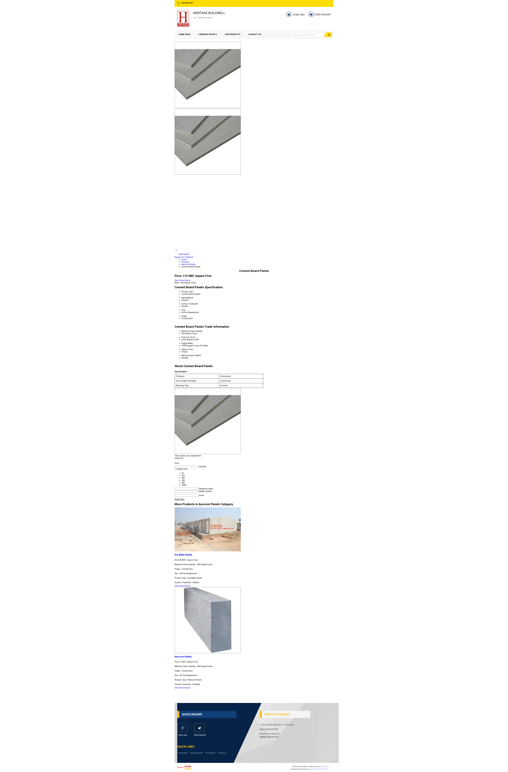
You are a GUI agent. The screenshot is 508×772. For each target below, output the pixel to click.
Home (184, 259)
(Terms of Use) (324, 766)
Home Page (184, 34)
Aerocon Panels (188, 264)
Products (185, 262)
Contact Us (254, 34)
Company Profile (207, 34)
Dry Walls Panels (183, 554)
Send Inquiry (183, 254)
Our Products (232, 34)
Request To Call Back (184, 257)
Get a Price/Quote (182, 280)
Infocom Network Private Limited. (319, 769)
